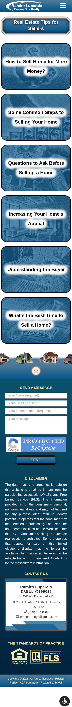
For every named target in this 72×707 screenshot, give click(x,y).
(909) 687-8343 (38, 612)
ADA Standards (29, 682)
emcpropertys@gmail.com (38, 616)
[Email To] (36, 371)
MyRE (58, 682)
